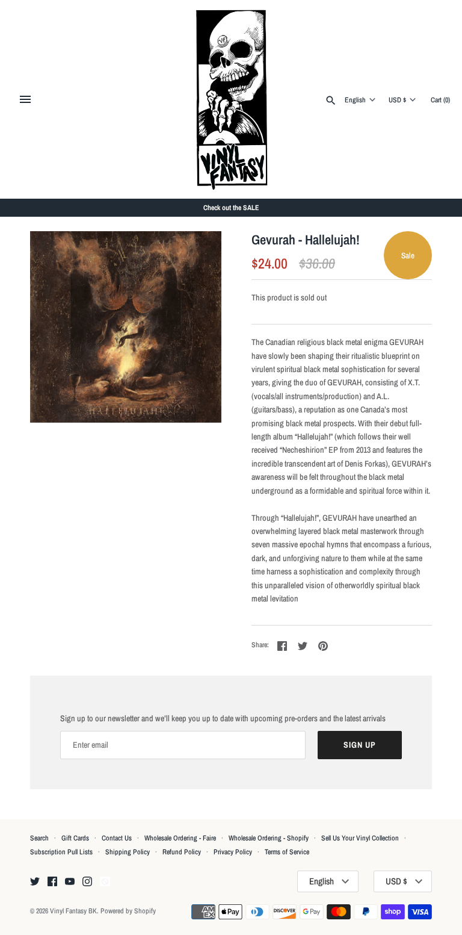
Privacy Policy (233, 852)
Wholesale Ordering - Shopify (269, 838)
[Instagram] (87, 882)
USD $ (397, 100)
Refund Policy (181, 852)
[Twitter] (35, 882)
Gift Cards (75, 838)
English (355, 100)
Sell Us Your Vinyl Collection (360, 838)
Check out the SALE (231, 208)
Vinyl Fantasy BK (73, 911)
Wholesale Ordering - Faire (180, 838)
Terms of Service (287, 852)
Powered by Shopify (128, 911)
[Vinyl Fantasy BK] (231, 99)
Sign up (359, 744)
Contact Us (117, 838)
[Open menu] (25, 99)
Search (39, 838)
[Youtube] (70, 882)
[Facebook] (52, 882)
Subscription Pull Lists (61, 852)
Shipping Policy (127, 852)
